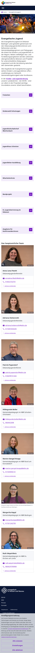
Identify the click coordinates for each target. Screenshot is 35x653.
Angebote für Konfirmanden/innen (10, 230)
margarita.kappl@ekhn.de (14, 520)
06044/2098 (9, 423)
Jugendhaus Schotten (11, 146)
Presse (3, 603)
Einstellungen (17, 645)
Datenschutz (13, 609)
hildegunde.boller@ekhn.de (15, 419)
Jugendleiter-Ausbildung (12, 163)
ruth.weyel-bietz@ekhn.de (14, 563)
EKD (2, 600)
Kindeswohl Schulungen (11, 111)
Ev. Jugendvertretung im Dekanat (12, 211)
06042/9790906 (11, 566)
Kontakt (4, 605)
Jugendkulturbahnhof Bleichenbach (11, 130)
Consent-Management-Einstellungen (18, 628)
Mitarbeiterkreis (9, 178)
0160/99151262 (11, 376)
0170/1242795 (10, 523)
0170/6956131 (10, 472)
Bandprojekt (7, 194)
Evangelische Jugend (15, 12)
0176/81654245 (11, 329)
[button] (17, 286)
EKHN (3, 597)
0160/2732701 (10, 282)
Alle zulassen (17, 641)
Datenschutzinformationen (9, 637)
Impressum (4, 609)
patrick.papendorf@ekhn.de (15, 372)
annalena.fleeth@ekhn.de (14, 278)
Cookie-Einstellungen (9, 613)
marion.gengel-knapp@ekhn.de (17, 468)
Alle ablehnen (17, 650)
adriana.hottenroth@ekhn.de (16, 325)
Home (5, 12)
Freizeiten (6, 95)
